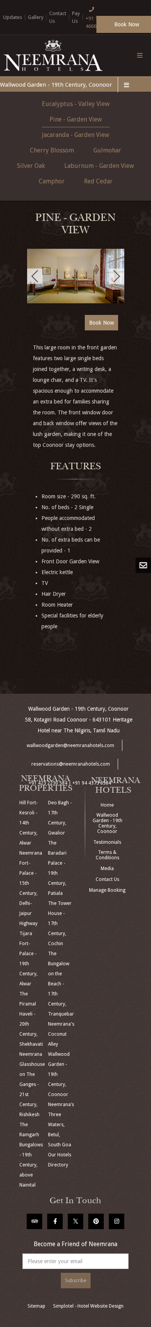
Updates (12, 17)
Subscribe (75, 1280)
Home (107, 805)
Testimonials (107, 842)
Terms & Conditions (107, 855)
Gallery (35, 17)
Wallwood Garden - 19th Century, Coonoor (56, 84)
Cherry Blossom (52, 150)
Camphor (52, 181)
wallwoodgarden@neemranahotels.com (70, 745)
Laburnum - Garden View (99, 165)
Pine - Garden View (76, 119)
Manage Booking (107, 890)
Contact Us (107, 879)
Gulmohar (107, 150)
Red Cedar (98, 181)
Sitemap (36, 1306)
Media (107, 868)
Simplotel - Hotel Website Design (88, 1306)
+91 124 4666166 (95, 22)
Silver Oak (31, 165)
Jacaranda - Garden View (75, 135)
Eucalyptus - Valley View (76, 104)
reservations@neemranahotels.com (70, 764)
